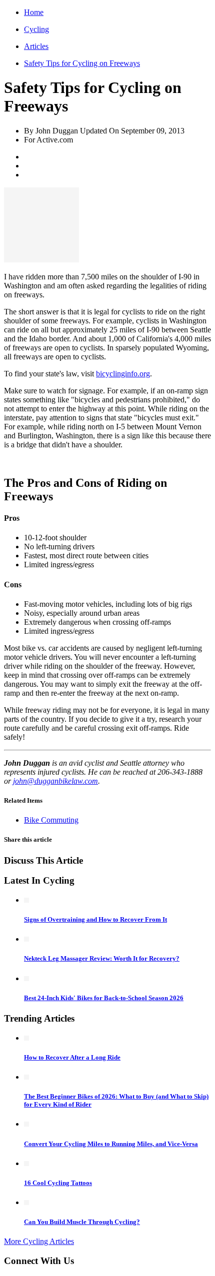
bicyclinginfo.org (123, 373)
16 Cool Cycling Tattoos (58, 1183)
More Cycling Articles (39, 1241)
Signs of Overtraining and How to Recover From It (95, 919)
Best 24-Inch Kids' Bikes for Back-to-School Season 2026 (104, 998)
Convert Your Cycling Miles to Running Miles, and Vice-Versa (111, 1144)
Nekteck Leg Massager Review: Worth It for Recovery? (102, 958)
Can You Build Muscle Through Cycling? (82, 1222)
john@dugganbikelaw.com (55, 781)
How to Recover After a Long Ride (72, 1057)
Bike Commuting (51, 820)
